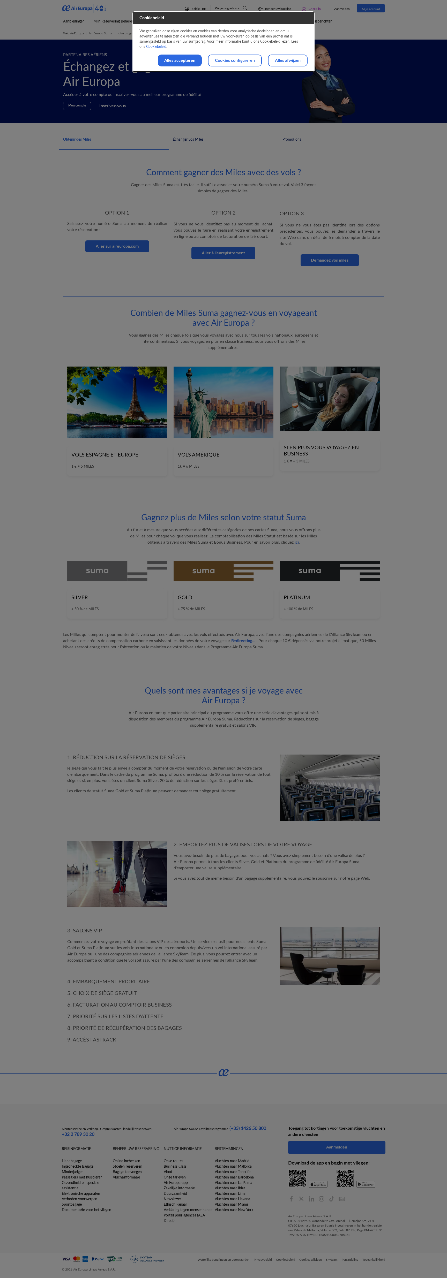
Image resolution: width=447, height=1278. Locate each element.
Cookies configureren (235, 60)
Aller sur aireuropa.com (117, 246)
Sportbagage (72, 1204)
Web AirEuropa (73, 33)
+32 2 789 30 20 (78, 1134)
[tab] (114, 142)
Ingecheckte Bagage (77, 1166)
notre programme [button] (128, 33)
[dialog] (223, 42)
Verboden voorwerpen (79, 1199)
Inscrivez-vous (112, 106)
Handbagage (72, 1161)
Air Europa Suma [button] (100, 33)
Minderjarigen (73, 1172)
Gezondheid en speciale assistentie (80, 1185)
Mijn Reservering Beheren (113, 21)
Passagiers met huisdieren (82, 1177)
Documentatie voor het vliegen (86, 1210)
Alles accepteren (179, 60)
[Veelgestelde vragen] (245, 8)
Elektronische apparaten (81, 1194)
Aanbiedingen (74, 21)
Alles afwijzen (288, 60)
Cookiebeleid (156, 47)
